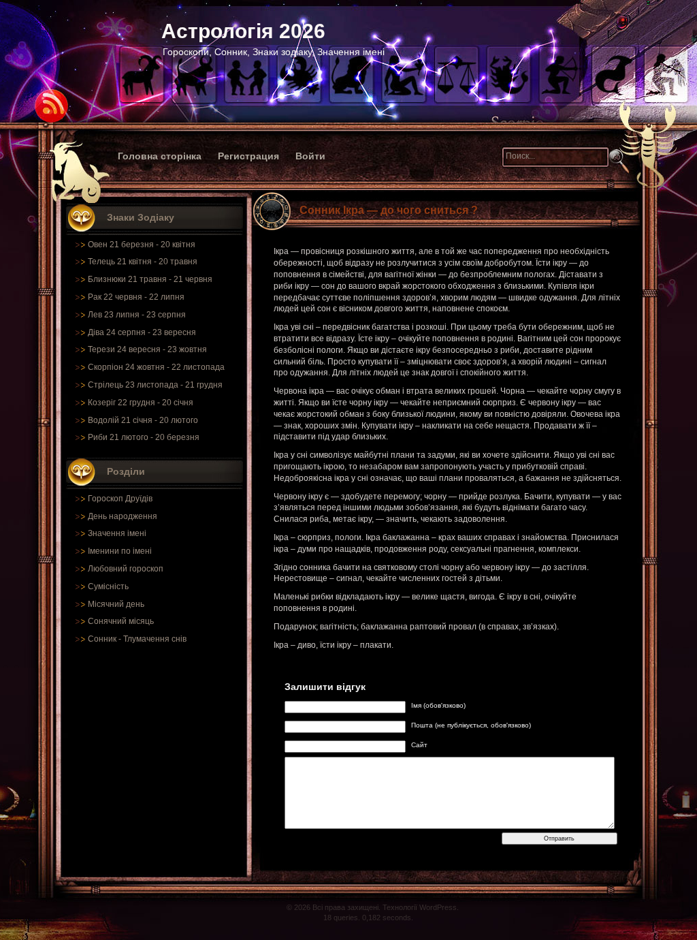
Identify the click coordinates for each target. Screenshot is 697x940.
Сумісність (108, 586)
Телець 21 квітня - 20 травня (142, 261)
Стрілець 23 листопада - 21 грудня (155, 385)
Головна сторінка (159, 156)
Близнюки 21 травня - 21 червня (150, 279)
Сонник (102, 639)
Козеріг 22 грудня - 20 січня (140, 402)
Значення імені (117, 533)
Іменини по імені (120, 551)
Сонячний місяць (121, 621)
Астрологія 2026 (243, 31)
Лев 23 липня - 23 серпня (137, 314)
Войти (310, 156)
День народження (122, 516)
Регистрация (248, 156)
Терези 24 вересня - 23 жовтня (147, 349)
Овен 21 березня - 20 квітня (141, 244)
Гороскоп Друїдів (120, 498)
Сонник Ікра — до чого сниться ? (388, 210)
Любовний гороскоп (125, 569)
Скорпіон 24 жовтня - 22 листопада (156, 367)
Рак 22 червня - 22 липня (136, 297)
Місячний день (116, 604)
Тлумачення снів (155, 639)
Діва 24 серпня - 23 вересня (142, 332)
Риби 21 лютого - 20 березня (143, 437)
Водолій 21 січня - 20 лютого (143, 420)
